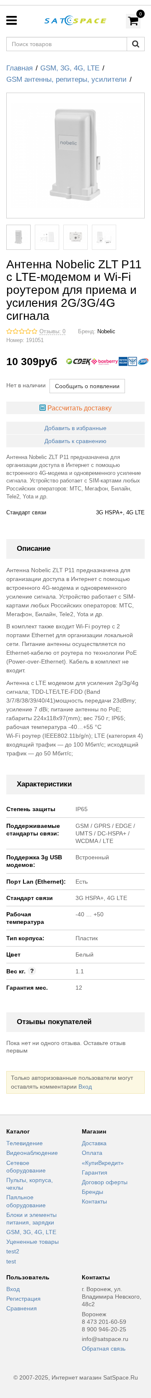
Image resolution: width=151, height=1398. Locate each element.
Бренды (92, 1191)
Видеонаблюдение (32, 1152)
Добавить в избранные (75, 428)
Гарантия (94, 1172)
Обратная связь (103, 1348)
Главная (19, 68)
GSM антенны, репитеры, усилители (66, 79)
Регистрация (23, 1298)
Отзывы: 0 (52, 332)
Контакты (94, 1201)
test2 (12, 1251)
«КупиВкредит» (103, 1162)
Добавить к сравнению (75, 441)
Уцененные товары (32, 1241)
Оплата (92, 1152)
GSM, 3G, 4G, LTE (69, 68)
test (11, 1261)
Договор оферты (105, 1182)
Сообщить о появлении (87, 386)
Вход (85, 1086)
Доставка (94, 1143)
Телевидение (24, 1143)
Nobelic (106, 332)
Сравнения (21, 1308)
